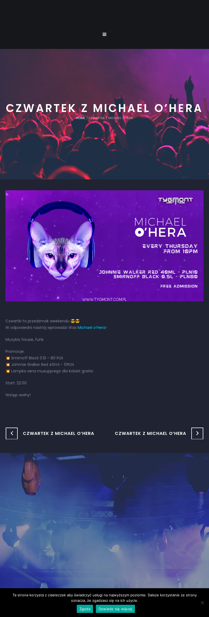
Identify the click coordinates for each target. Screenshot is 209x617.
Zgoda (84, 609)
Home (80, 118)
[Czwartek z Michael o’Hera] (104, 245)
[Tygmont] (104, 522)
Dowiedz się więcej (116, 609)
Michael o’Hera (91, 327)
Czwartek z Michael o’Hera (58, 433)
